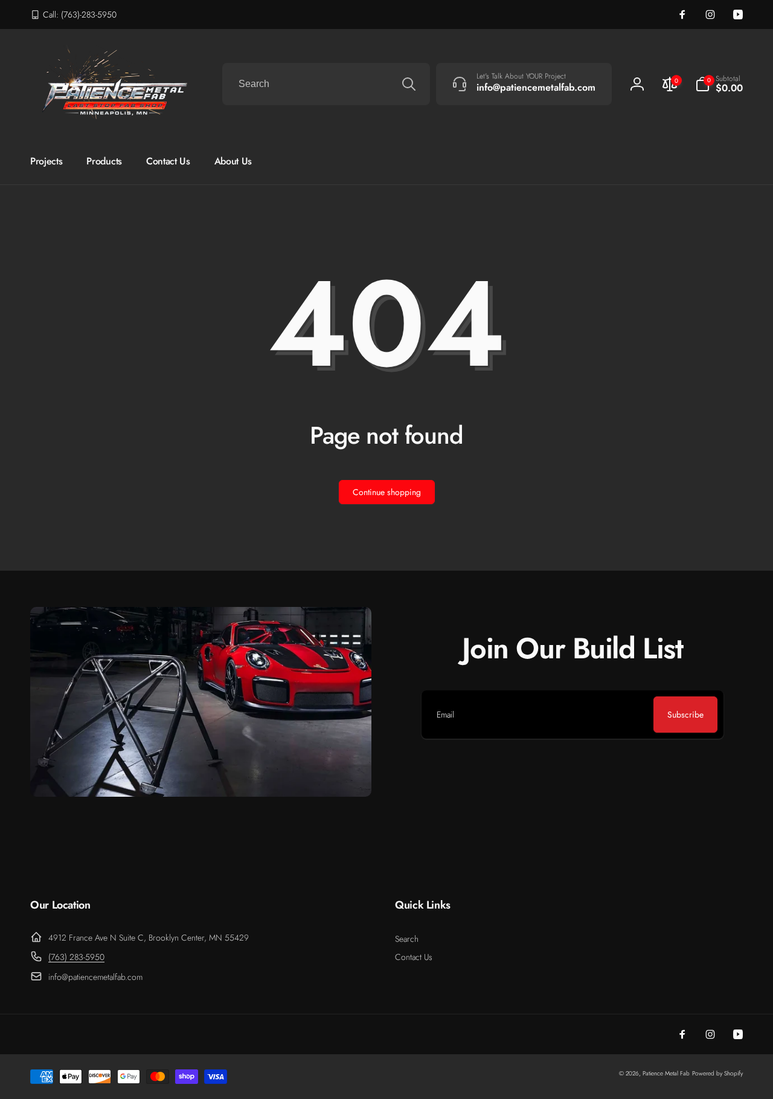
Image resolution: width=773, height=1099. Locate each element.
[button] (719, 84)
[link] (73, 14)
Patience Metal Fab (666, 1073)
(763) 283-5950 (76, 957)
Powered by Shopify (717, 1073)
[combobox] (326, 84)
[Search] (409, 84)
